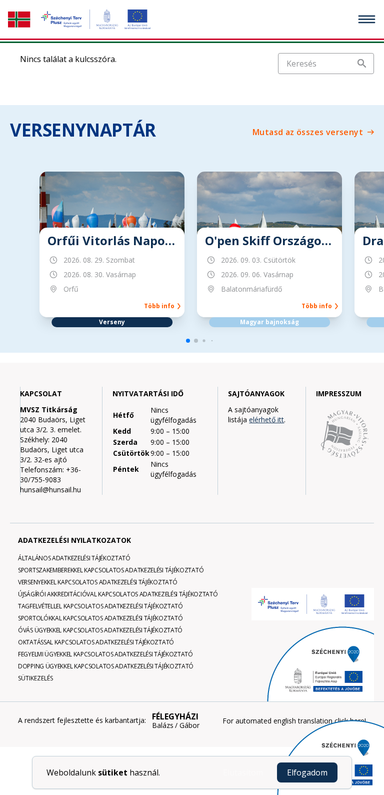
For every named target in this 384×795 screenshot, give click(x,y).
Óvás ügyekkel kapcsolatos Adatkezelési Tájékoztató (100, 630)
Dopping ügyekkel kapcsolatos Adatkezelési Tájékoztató (106, 666)
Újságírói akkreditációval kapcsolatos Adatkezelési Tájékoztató (118, 594)
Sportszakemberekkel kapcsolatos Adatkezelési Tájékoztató (111, 570)
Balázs (163, 725)
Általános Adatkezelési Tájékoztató (74, 558)
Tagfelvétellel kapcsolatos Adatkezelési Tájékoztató (100, 606)
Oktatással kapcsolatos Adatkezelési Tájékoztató (96, 642)
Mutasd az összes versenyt (307, 132)
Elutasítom (243, 772)
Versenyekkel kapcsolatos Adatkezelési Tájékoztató (97, 582)
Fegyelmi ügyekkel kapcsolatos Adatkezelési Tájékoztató (105, 654)
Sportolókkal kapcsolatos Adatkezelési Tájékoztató (100, 618)
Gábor (190, 725)
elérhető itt (266, 419)
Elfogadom (307, 772)
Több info (161, 306)
